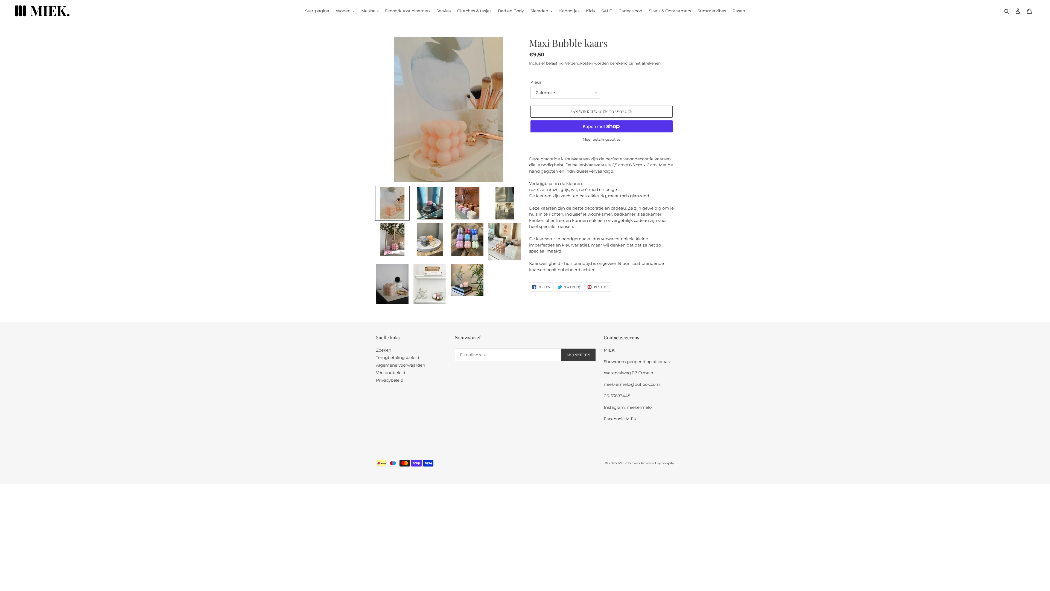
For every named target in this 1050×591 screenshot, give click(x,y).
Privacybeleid (389, 380)
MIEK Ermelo (629, 463)
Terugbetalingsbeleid (397, 357)
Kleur (535, 82)
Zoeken (383, 350)
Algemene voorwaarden (400, 365)
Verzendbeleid (390, 372)
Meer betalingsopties (601, 139)
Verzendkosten (579, 63)
